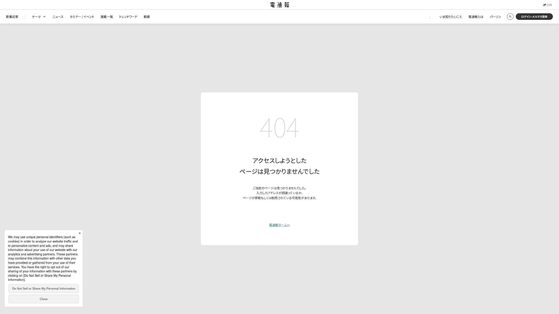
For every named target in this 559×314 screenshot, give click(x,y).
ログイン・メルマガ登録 (534, 16)
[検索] (510, 16)
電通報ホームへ (279, 225)
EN (550, 5)
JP (544, 5)
